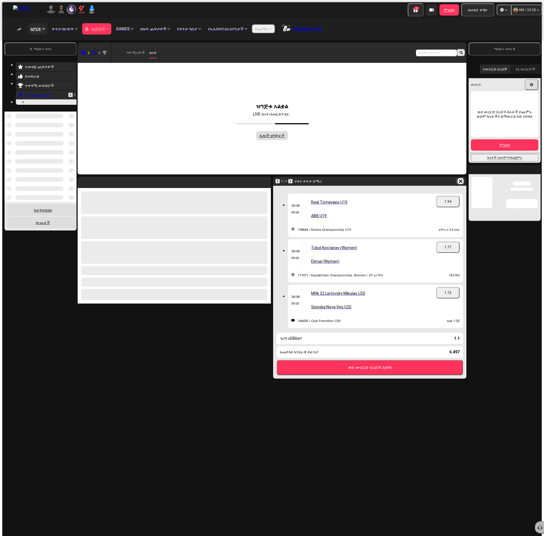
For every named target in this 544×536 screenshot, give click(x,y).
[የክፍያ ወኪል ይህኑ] (431, 10)
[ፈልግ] (461, 52)
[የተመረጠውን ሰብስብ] (64, 140)
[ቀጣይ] (290, 181)
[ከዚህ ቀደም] (70, 95)
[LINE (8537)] (83, 52)
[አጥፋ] (460, 181)
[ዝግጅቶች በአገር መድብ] (71, 140)
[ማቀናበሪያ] (504, 10)
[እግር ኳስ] (94, 52)
